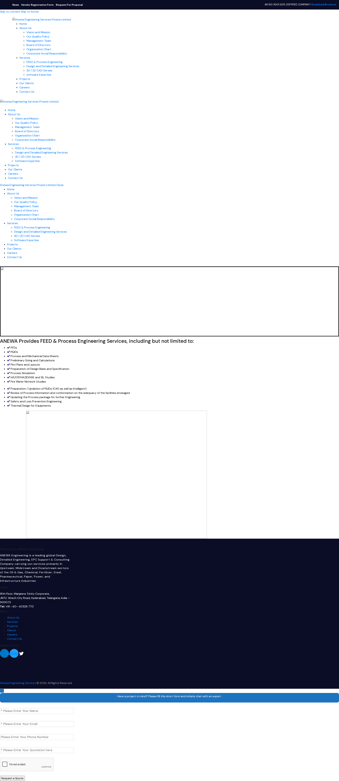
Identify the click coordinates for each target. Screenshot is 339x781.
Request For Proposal (69, 4)
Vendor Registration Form (37, 4)
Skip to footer (30, 11)
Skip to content (10, 11)
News (15, 4)
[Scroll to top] (2, 691)
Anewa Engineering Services (18, 683)
